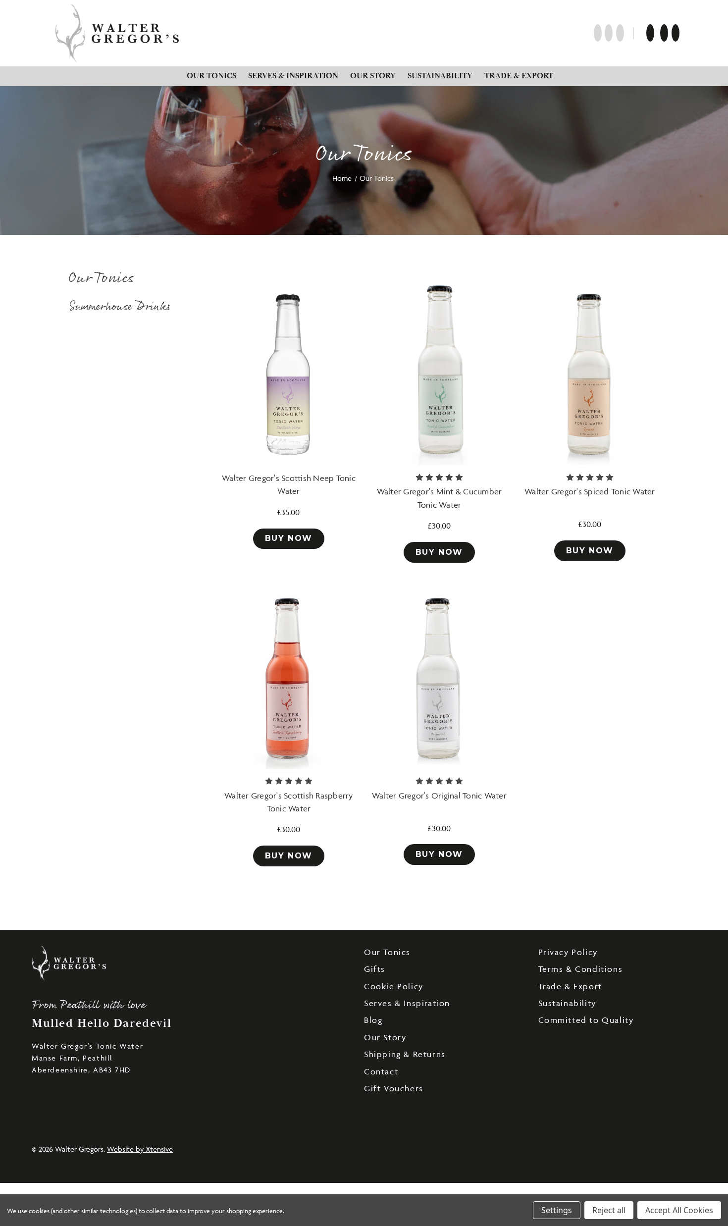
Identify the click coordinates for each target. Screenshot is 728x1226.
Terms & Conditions (580, 969)
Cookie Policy (393, 986)
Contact (381, 1071)
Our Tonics (211, 76)
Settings (556, 1210)
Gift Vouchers (393, 1088)
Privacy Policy (568, 952)
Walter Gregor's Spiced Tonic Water (589, 491)
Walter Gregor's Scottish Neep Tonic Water (289, 484)
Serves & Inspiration (293, 76)
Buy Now (288, 538)
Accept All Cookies (679, 1210)
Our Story (373, 76)
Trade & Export (518, 76)
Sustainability (440, 76)
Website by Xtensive (140, 1149)
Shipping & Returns (405, 1054)
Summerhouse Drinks (119, 307)
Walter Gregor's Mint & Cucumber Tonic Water (439, 497)
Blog (373, 1020)
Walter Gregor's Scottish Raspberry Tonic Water (288, 802)
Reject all (608, 1210)
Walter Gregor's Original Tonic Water (439, 795)
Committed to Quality (586, 1020)
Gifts (374, 969)
